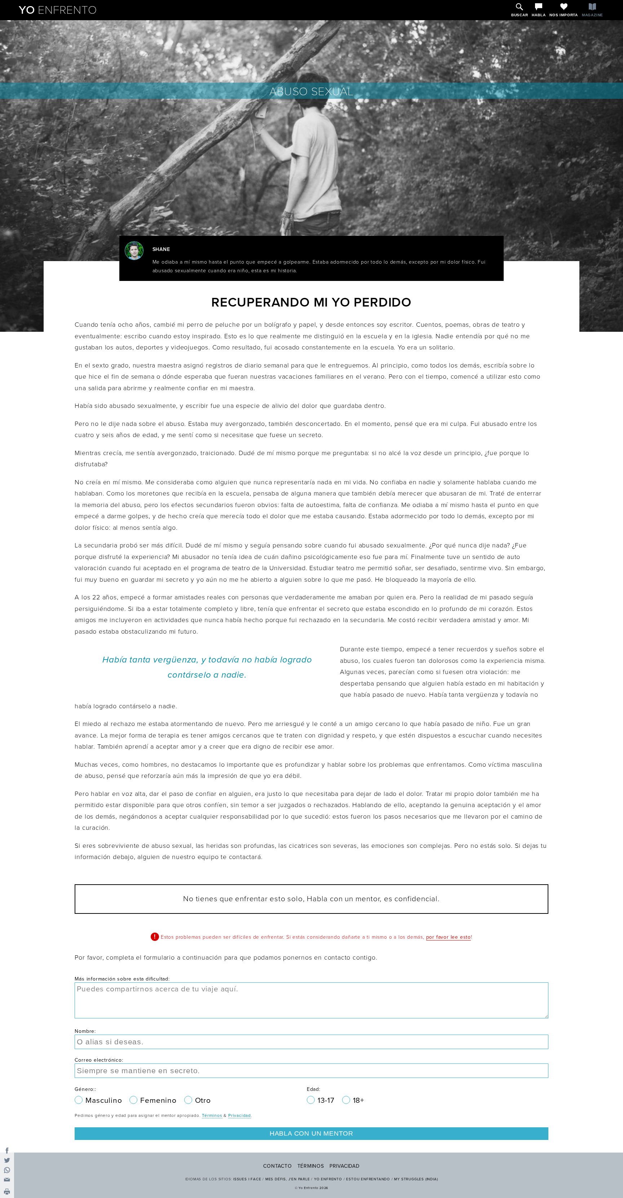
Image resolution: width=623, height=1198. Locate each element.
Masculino (104, 1100)
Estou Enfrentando (368, 1179)
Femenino (159, 1100)
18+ (358, 1100)
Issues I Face (247, 1179)
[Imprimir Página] (7, 1192)
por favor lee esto (448, 937)
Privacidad (239, 1115)
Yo (58, 10)
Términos (212, 1115)
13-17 (327, 1100)
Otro (203, 1100)
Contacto (277, 1166)
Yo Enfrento (328, 1179)
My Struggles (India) (416, 1179)
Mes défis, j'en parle (287, 1179)
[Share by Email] (7, 1180)
